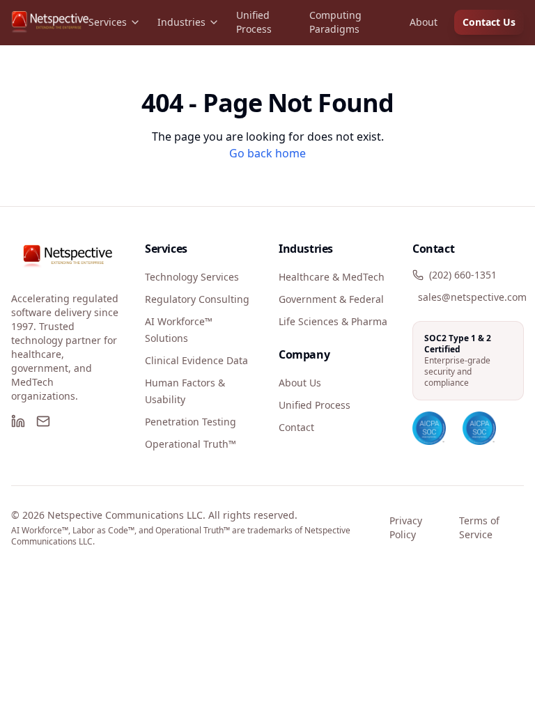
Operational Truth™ (190, 443)
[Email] (43, 421)
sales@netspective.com (472, 297)
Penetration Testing (190, 421)
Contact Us (489, 22)
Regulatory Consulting (197, 299)
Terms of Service (479, 527)
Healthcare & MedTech (332, 276)
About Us (300, 382)
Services (107, 22)
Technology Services (192, 276)
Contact (296, 427)
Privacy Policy (405, 527)
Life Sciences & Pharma (333, 321)
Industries (181, 22)
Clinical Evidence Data (196, 360)
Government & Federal (331, 299)
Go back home (267, 153)
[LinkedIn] (18, 421)
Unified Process (254, 22)
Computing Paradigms (335, 22)
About (423, 22)
